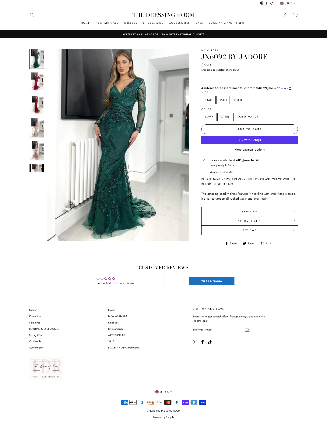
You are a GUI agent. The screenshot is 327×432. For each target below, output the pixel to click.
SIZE (205, 92)
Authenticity (36, 347)
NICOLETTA (210, 50)
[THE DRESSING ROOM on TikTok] (210, 342)
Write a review (211, 281)
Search (33, 310)
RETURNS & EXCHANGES (44, 329)
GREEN (225, 117)
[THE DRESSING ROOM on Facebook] (202, 342)
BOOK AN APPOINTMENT (227, 23)
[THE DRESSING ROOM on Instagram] (195, 342)
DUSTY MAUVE (248, 117)
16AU (223, 100)
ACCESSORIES (179, 23)
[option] (163, 34)
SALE (199, 23)
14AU (208, 100)
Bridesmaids (153, 23)
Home (85, 23)
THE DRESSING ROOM (163, 15)
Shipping (206, 70)
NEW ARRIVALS (107, 23)
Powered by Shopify (163, 417)
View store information (222, 172)
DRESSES (130, 23)
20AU (238, 100)
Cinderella (35, 341)
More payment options (250, 149)
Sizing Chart (36, 335)
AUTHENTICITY (249, 221)
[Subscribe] (247, 329)
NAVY (209, 117)
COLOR (206, 109)
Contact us (35, 316)
